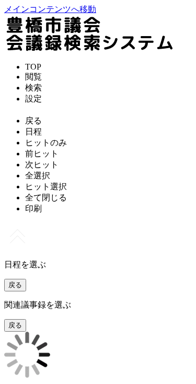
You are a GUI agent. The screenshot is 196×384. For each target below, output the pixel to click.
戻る (15, 285)
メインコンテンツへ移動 (50, 9)
